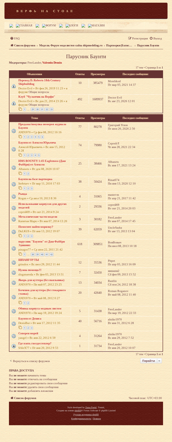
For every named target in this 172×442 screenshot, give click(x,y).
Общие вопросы (39, 92)
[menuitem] (14, 38)
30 (37, 109)
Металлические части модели (37, 216)
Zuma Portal (91, 407)
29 (33, 109)
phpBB (78, 410)
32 (47, 109)
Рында (22, 193)
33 (51, 109)
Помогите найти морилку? (35, 226)
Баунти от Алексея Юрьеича (37, 142)
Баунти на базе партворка (35, 179)
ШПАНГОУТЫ (28, 260)
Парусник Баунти (86, 56)
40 (42, 254)
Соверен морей (28, 333)
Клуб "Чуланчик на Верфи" (36, 96)
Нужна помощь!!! (29, 270)
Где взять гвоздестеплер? (35, 343)
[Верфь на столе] (44, 10)
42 (51, 254)
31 (42, 109)
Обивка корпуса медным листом (39, 308)
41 (47, 254)
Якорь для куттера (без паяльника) (41, 280)
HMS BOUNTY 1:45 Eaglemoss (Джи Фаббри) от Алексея (42, 162)
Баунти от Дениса (29, 318)
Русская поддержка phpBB (86, 414)
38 (33, 254)
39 (37, 254)
